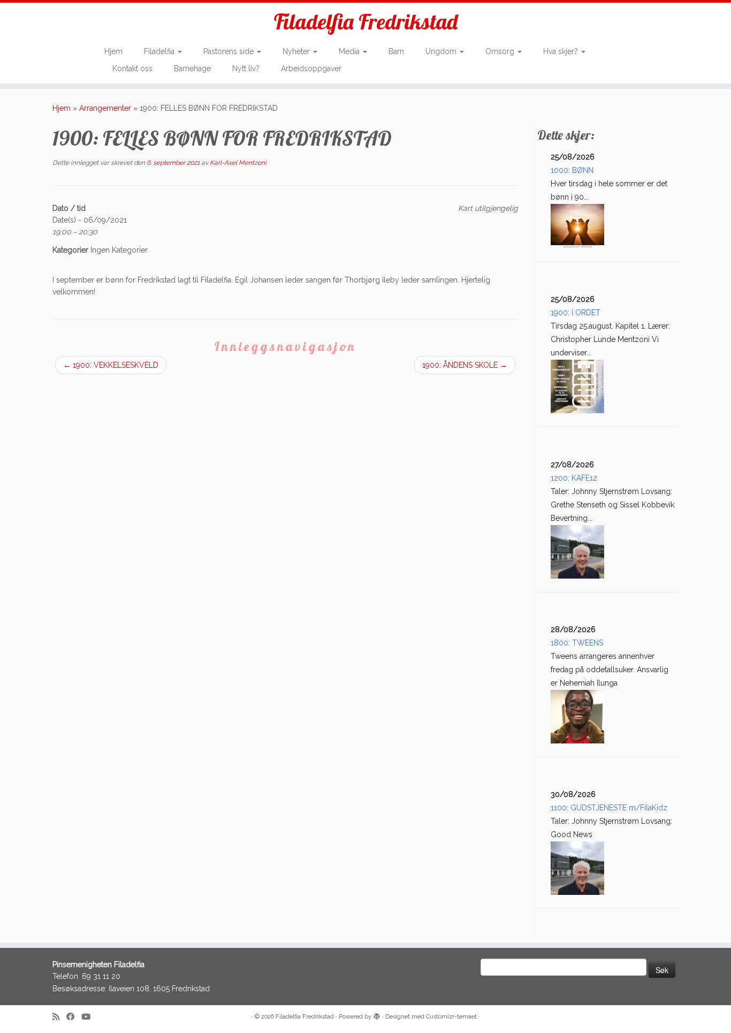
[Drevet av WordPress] (376, 1015)
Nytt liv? (246, 68)
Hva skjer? (561, 51)
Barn (396, 51)
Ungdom (442, 51)
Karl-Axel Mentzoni (238, 162)
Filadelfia (160, 51)
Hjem (113, 51)
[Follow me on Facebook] (73, 1017)
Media (350, 51)
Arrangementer (105, 108)
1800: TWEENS (577, 643)
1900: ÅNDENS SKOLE (464, 365)
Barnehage (192, 68)
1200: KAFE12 (574, 478)
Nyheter (297, 51)
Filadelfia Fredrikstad (366, 21)
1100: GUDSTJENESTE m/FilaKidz (609, 807)
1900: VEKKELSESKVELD (110, 365)
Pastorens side (229, 51)
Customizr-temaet (451, 1016)
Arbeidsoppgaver (311, 68)
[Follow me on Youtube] (89, 1017)
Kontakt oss (132, 68)
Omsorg (500, 51)
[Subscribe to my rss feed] (59, 1017)
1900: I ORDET (575, 312)
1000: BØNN (572, 170)
